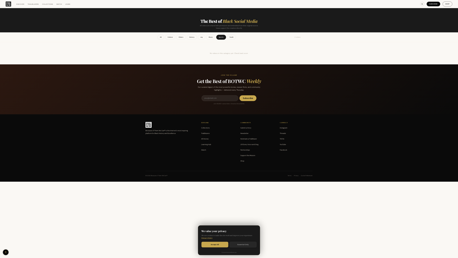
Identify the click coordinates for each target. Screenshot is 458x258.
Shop (447, 4)
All (161, 37)
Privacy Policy (207, 238)
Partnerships (245, 150)
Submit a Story (245, 128)
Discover (20, 4)
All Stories (205, 139)
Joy (201, 37)
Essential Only (243, 245)
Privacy (296, 175)
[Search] (422, 4)
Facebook (283, 150)
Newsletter (244, 133)
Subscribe (433, 4)
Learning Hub (206, 144)
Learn (67, 4)
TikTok (282, 139)
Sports (221, 37)
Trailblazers (33, 4)
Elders (181, 37)
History (191, 37)
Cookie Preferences (306, 175)
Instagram (283, 128)
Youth (231, 37)
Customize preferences (229, 252)
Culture (170, 37)
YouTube (283, 144)
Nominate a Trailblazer (248, 139)
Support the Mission (247, 155)
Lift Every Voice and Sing (249, 144)
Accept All (215, 245)
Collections (47, 4)
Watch (59, 4)
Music (211, 37)
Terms (289, 175)
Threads (283, 133)
